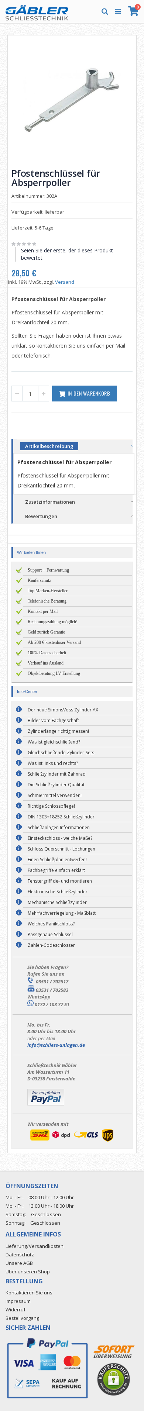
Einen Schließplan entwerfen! (57, 859)
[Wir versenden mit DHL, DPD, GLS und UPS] (71, 1141)
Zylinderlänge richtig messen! (58, 731)
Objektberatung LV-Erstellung (54, 673)
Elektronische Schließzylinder (58, 892)
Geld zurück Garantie (46, 632)
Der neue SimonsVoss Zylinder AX (63, 710)
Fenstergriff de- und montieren (60, 881)
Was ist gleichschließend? (54, 742)
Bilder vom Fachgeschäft (53, 720)
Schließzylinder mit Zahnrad (57, 774)
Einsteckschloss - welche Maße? (60, 838)
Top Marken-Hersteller (48, 590)
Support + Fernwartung (48, 570)
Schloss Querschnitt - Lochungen (61, 849)
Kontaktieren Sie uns (29, 1292)
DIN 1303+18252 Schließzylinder (61, 817)
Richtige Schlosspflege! (51, 806)
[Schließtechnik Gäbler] (37, 11)
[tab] (76, 446)
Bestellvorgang (22, 1318)
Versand (64, 282)
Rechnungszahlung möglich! (53, 621)
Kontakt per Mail (43, 611)
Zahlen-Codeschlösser (51, 945)
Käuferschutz (39, 580)
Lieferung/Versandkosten (35, 1246)
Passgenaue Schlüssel (50, 934)
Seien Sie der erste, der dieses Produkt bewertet (67, 254)
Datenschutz (20, 1254)
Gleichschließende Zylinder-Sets (61, 752)
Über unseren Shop (28, 1271)
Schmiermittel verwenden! (55, 795)
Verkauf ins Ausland (46, 663)
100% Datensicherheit (47, 652)
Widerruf (15, 1309)
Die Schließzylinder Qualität (56, 785)
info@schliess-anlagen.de (56, 1045)
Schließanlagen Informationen (59, 827)
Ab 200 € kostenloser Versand (54, 642)
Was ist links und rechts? (53, 763)
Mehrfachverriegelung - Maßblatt (62, 913)
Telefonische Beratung (47, 601)
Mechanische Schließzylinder (57, 902)
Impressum (18, 1301)
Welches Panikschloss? (51, 924)
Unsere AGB (19, 1263)
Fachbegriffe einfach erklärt (56, 870)
